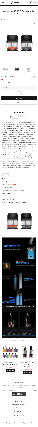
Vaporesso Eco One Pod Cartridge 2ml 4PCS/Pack (28, 364)
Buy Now (19, 98)
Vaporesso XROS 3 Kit (13, 184)
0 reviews (12, 76)
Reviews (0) (23, 117)
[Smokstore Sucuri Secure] (19, 394)
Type (3, 80)
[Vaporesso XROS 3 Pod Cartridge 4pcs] (19, 42)
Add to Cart (19, 102)
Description (14, 117)
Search (5, 17)
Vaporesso (14, 108)
